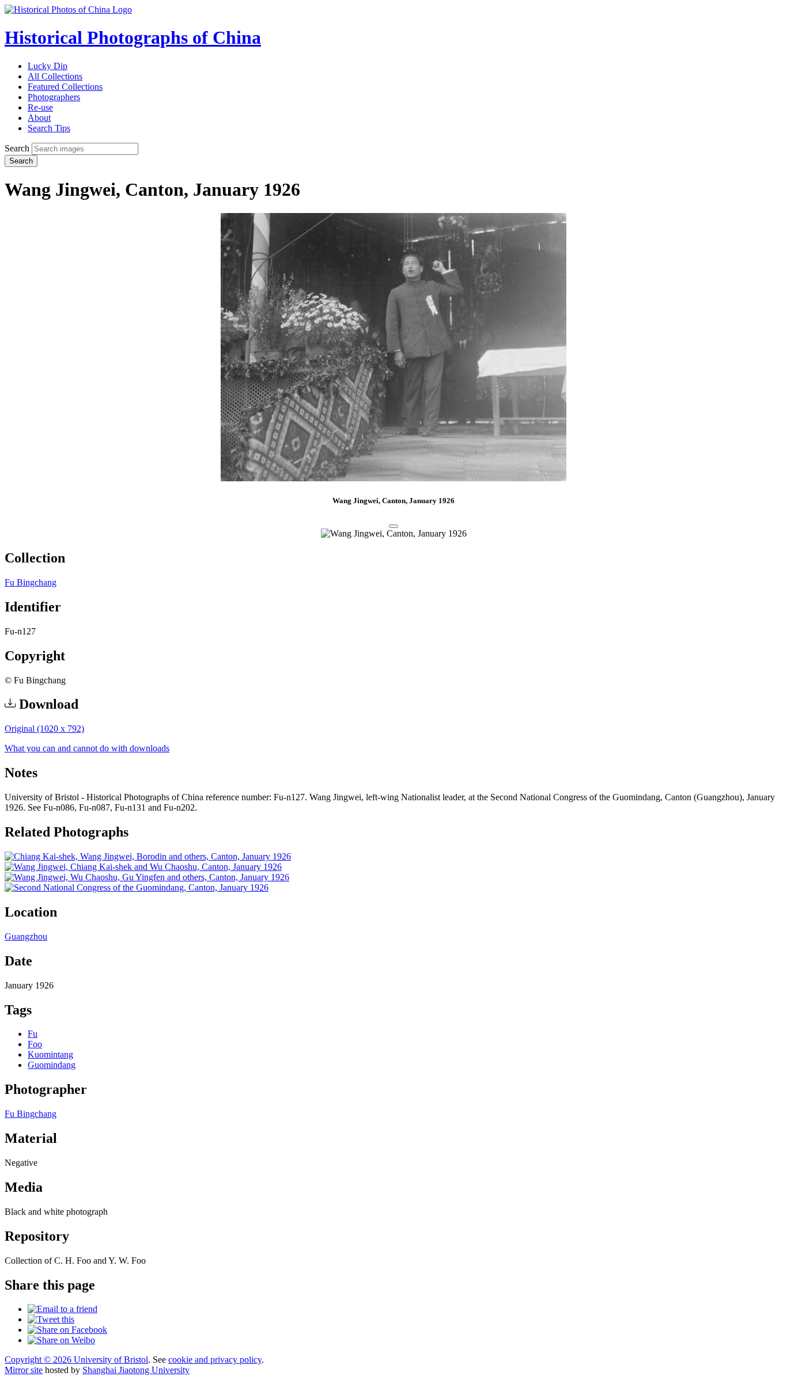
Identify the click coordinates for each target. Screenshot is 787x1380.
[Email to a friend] (62, 1309)
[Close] (393, 526)
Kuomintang (50, 1054)
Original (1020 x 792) (44, 728)
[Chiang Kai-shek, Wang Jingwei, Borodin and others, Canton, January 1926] (148, 856)
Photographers (54, 97)
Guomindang (51, 1065)
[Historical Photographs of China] (68, 9)
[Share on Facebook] (67, 1330)
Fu (32, 1034)
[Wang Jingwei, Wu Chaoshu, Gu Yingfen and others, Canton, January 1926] (147, 877)
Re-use (40, 107)
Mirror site (24, 1370)
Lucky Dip (47, 66)
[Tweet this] (51, 1319)
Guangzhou (26, 936)
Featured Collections (65, 87)
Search (17, 148)
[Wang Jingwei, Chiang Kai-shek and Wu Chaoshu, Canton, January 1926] (143, 867)
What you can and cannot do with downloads (87, 748)
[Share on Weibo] (61, 1340)
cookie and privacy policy (215, 1359)
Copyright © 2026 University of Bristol (76, 1359)
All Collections (55, 76)
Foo (35, 1044)
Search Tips (49, 128)
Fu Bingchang (30, 582)
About (39, 118)
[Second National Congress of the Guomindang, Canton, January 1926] (136, 887)
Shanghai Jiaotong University (136, 1370)
